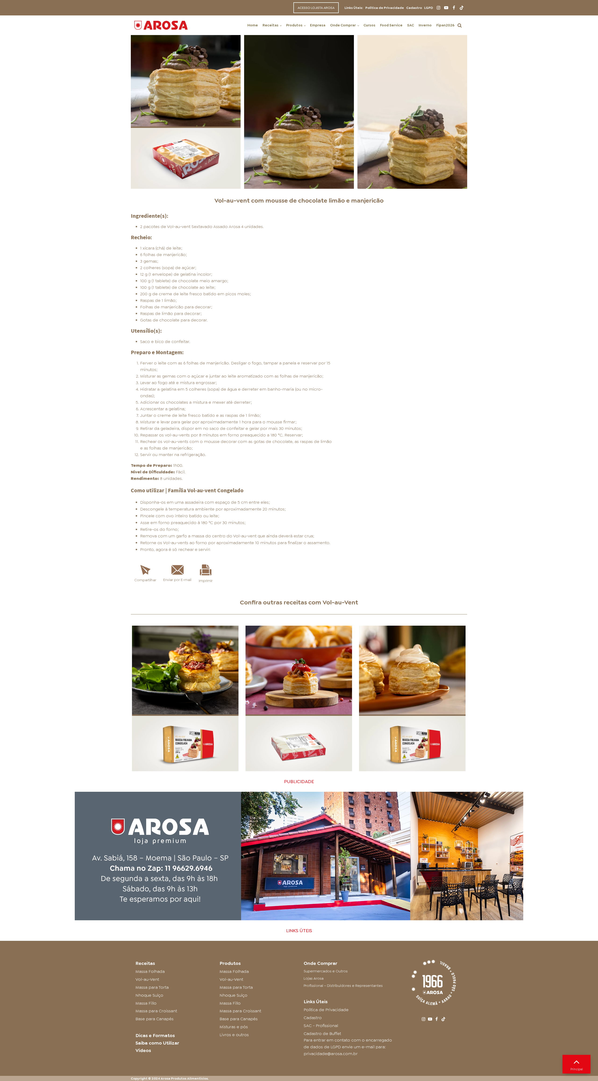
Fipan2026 (445, 25)
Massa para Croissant (156, 1011)
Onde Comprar (343, 25)
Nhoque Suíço (149, 995)
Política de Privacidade (384, 8)
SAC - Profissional (321, 1025)
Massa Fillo (146, 1003)
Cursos (369, 25)
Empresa (317, 25)
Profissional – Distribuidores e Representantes (343, 985)
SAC (410, 25)
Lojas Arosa (314, 978)
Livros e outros (234, 1035)
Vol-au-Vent (340, 602)
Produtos (294, 25)
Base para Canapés (154, 1019)
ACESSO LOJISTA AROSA (316, 8)
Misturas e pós (234, 1027)
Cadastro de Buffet (322, 1033)
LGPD (428, 8)
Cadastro (414, 8)
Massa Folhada (150, 971)
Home (252, 25)
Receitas (270, 25)
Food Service (391, 25)
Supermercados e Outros (326, 971)
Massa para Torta (152, 987)
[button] (460, 25)
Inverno (425, 25)
